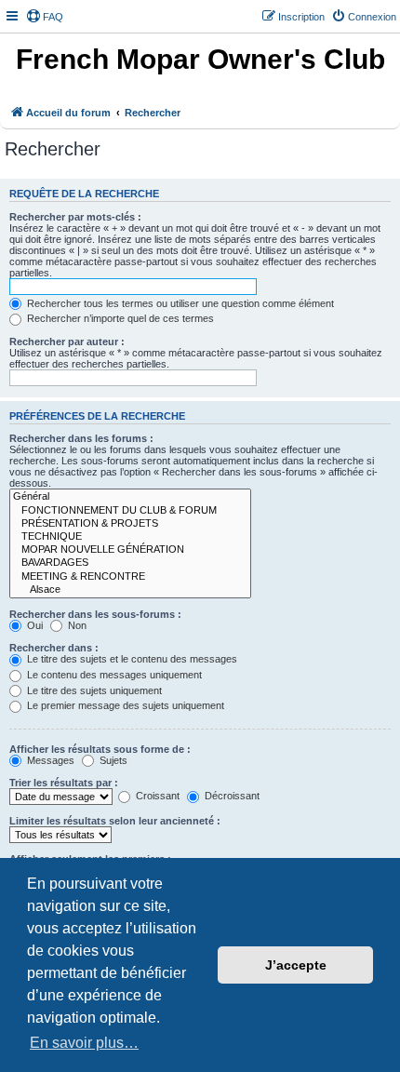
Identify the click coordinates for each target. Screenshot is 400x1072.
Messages (49, 760)
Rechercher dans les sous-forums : (95, 614)
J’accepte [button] (296, 965)
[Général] (130, 496)
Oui (33, 625)
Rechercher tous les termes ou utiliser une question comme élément (179, 303)
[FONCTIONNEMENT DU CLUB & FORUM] (130, 510)
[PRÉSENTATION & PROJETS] (130, 523)
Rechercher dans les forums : (81, 438)
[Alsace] (130, 589)
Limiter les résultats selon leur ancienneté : (114, 820)
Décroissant (231, 795)
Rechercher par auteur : (67, 341)
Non (76, 625)
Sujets (112, 760)
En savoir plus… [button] (84, 1043)
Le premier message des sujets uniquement (124, 705)
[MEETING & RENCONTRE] (130, 576)
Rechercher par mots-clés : (75, 216)
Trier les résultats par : (63, 782)
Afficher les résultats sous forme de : (100, 749)
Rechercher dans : (54, 647)
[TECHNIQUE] (130, 536)
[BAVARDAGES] (130, 563)
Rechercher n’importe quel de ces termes (119, 318)
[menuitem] (44, 17)
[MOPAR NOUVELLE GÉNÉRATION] (130, 549)
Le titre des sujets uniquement (93, 690)
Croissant (156, 795)
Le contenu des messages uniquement (113, 674)
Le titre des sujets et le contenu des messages (130, 658)
